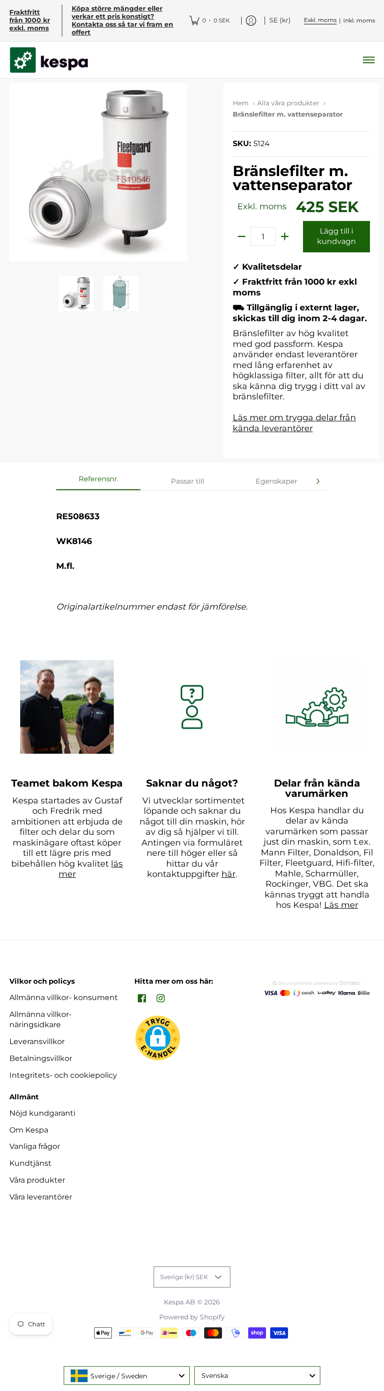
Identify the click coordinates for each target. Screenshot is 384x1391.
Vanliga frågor (34, 1146)
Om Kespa (28, 1130)
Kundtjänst (30, 1163)
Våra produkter (37, 1180)
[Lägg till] (285, 236)
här (229, 874)
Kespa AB (179, 1302)
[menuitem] (209, 20)
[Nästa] (317, 481)
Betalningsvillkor (40, 1058)
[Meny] (368, 60)
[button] (141, 999)
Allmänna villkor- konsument (63, 997)
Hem (241, 103)
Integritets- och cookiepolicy (63, 1075)
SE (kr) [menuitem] (280, 20)
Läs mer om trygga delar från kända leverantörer (294, 423)
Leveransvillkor (37, 1041)
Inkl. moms (359, 20)
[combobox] (127, 1375)
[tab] (98, 481)
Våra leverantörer (40, 1196)
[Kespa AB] (49, 60)
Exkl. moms (320, 19)
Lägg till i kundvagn (336, 236)
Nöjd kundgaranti (42, 1113)
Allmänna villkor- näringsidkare (40, 1020)
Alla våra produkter (288, 103)
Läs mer (341, 905)
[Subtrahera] (242, 236)
